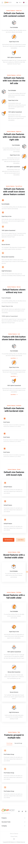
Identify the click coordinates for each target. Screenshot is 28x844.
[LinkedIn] (25, 811)
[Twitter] (22, 811)
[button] (27, 572)
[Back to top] (14, 839)
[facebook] (19, 811)
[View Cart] (17, 2)
